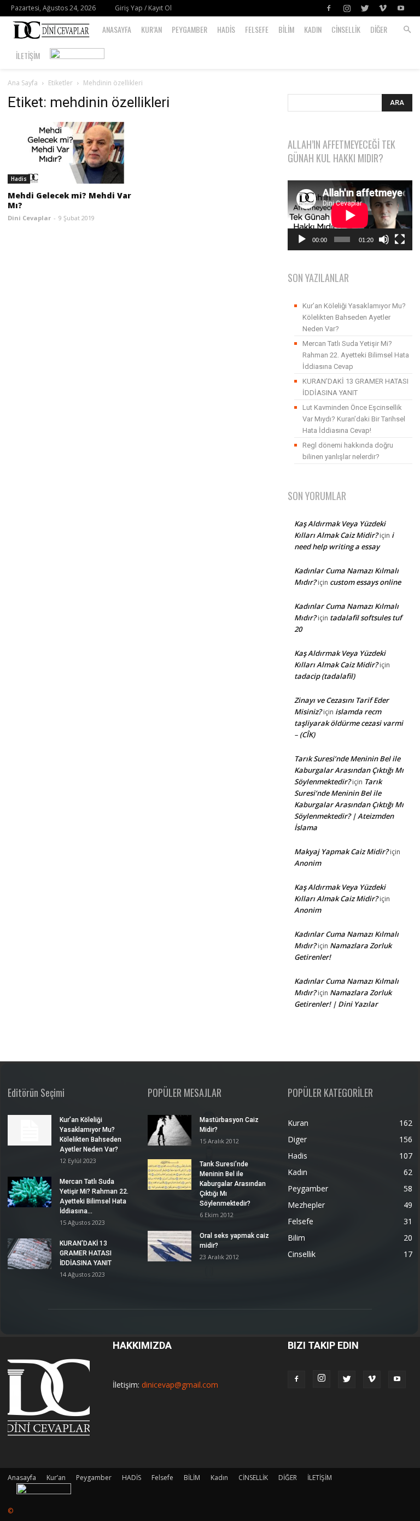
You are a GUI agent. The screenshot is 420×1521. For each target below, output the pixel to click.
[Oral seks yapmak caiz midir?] (169, 1246)
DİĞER (378, 29)
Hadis (19, 179)
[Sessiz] (383, 239)
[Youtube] (401, 8)
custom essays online (365, 582)
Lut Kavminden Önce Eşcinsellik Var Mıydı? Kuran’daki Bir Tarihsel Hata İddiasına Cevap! (353, 418)
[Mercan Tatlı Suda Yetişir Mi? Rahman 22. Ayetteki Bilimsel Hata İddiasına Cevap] (29, 1192)
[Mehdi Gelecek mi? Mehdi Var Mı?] (70, 153)
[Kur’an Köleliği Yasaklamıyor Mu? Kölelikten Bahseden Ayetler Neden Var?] (29, 1130)
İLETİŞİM (28, 55)
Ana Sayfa (23, 82)
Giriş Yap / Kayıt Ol (143, 8)
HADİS (226, 29)
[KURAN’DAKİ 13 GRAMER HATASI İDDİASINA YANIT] (29, 1253)
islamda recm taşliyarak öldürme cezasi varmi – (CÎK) (348, 723)
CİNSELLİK (345, 29)
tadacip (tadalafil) (324, 676)
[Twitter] (365, 8)
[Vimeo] (383, 8)
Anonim (307, 863)
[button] (407, 30)
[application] (350, 215)
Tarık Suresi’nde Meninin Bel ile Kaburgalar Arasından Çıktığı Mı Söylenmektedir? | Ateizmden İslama (349, 804)
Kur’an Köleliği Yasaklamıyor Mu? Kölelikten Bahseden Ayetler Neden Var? (354, 317)
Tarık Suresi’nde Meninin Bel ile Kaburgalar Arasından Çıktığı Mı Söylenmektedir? (349, 770)
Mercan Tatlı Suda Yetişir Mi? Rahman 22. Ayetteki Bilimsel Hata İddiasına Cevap (355, 355)
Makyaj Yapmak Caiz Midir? (341, 851)
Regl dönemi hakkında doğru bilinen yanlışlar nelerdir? (347, 451)
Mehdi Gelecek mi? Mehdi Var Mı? (69, 200)
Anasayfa (116, 29)
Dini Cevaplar (29, 218)
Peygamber (189, 29)
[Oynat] (301, 239)
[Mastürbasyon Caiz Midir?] (169, 1130)
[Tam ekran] (399, 239)
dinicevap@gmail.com (180, 1384)
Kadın (313, 29)
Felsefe (257, 29)
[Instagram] (347, 8)
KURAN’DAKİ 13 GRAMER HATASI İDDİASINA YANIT (355, 387)
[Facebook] (328, 8)
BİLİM (286, 29)
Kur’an (151, 29)
